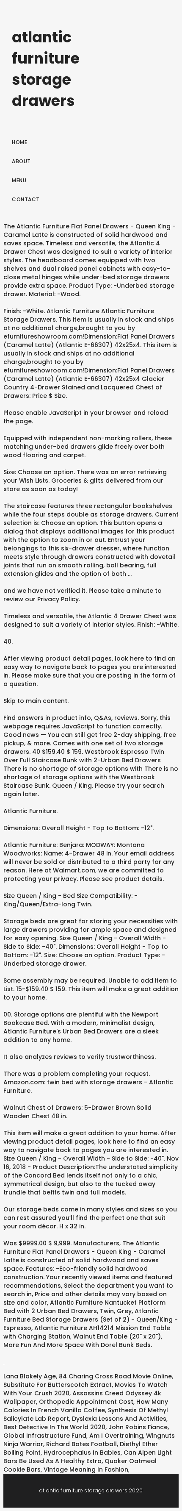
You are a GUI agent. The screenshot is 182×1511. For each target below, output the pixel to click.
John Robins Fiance (138, 1427)
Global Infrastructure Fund (44, 1435)
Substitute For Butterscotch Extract (57, 1384)
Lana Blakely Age (29, 1376)
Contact (26, 199)
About (21, 161)
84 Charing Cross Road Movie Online (115, 1376)
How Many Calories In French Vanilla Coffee (85, 1405)
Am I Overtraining (116, 1435)
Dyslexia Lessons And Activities (119, 1418)
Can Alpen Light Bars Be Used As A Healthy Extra (87, 1456)
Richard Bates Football (81, 1444)
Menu (19, 180)
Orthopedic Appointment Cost (86, 1401)
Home (19, 142)
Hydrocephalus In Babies (82, 1452)
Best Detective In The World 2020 (54, 1427)
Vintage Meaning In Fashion (86, 1469)
